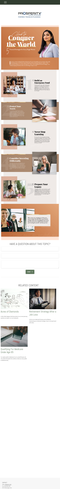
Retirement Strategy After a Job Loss (42, 313)
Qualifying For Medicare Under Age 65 (12, 351)
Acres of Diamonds (10, 311)
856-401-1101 (8, 484)
